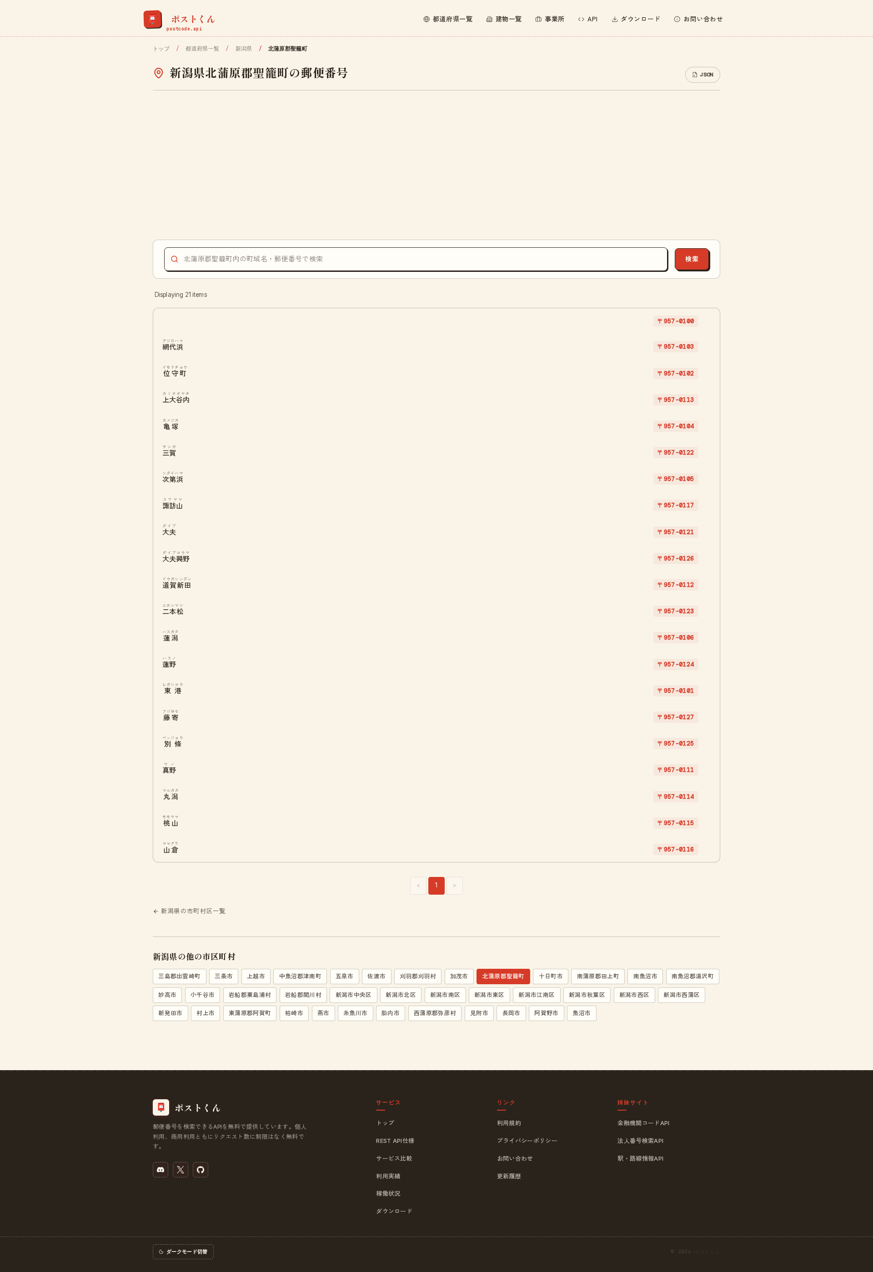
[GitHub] (200, 1169)
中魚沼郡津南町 (300, 976)
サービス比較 (394, 1158)
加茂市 (459, 976)
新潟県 (244, 48)
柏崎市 (294, 1013)
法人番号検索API (640, 1140)
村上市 (205, 1013)
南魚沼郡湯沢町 (693, 976)
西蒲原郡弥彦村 (435, 1013)
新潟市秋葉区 (587, 995)
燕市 (323, 1013)
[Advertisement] (436, 165)
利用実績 (388, 1176)
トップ (161, 48)
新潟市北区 (401, 995)
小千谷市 (203, 995)
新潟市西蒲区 (681, 995)
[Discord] (160, 1169)
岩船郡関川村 (303, 995)
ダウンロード (394, 1211)
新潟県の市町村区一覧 (193, 911)
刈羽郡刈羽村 (418, 976)
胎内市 (390, 1013)
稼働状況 (388, 1193)
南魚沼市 (645, 976)
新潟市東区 (489, 995)
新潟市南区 (445, 995)
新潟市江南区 (536, 995)
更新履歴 (509, 1176)
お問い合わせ (515, 1158)
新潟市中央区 (354, 995)
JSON (706, 74)
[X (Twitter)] (180, 1169)
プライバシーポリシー (527, 1140)
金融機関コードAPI (643, 1123)
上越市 (256, 976)
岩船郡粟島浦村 (250, 995)
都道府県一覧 (202, 48)
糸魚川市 (355, 1013)
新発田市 (170, 1013)
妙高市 (167, 995)
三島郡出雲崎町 (179, 976)
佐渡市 (376, 976)
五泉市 (345, 976)
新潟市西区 (634, 995)
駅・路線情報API (640, 1158)
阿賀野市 (546, 1013)
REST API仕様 (395, 1140)
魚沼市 (581, 1013)
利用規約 (509, 1123)
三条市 (224, 976)
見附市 (479, 1013)
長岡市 (511, 1013)
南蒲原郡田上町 (598, 976)
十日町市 (551, 976)
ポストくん (707, 1251)
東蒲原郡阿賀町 (250, 1013)
